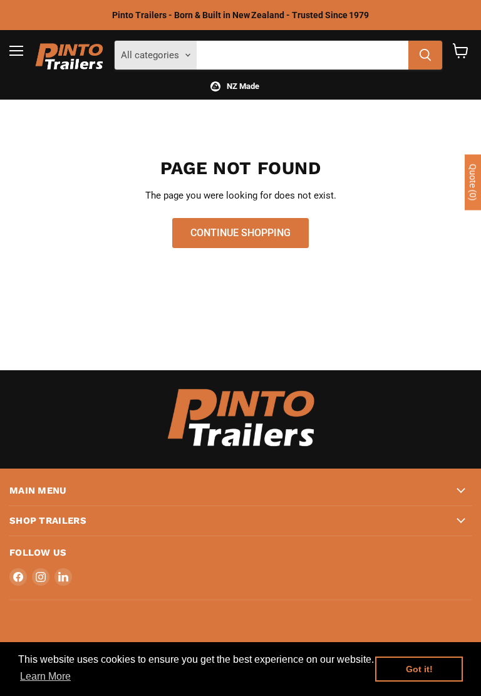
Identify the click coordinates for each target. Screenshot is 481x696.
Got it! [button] (419, 669)
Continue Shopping (240, 233)
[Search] (425, 55)
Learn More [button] (45, 676)
